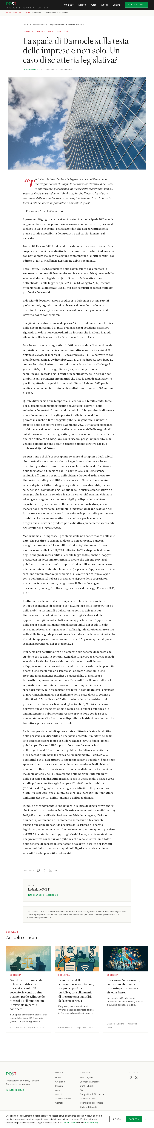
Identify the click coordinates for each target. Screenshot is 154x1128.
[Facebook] (130, 1077)
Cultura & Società (88, 1107)
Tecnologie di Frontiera (91, 1102)
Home (25, 24)
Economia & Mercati (90, 1081)
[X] (136, 1077)
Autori (93, 4)
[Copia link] (56, 870)
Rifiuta (117, 1119)
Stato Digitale (86, 1077)
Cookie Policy (70, 1122)
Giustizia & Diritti (87, 1098)
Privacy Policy (91, 1122)
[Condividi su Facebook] (44, 870)
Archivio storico (63, 1098)
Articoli (104, 4)
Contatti (116, 4)
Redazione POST (31, 69)
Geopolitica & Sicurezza (92, 1094)
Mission (82, 4)
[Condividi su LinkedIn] (50, 870)
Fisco (82, 1090)
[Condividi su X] (38, 870)
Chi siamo (69, 4)
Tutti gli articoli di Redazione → (43, 895)
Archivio (33, 24)
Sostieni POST (136, 5)
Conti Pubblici (87, 1086)
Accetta (134, 1119)
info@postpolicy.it (15, 1090)
